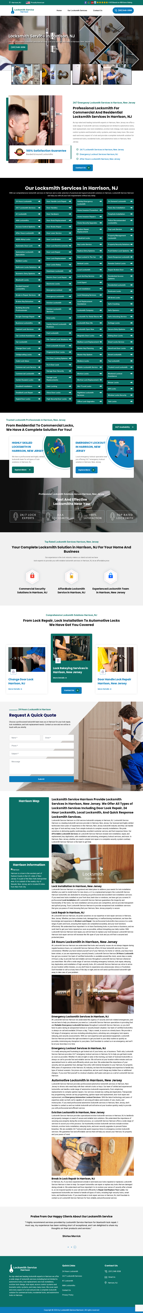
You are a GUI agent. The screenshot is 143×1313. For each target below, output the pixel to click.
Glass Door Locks (53, 393)
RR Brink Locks (114, 298)
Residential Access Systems (115, 277)
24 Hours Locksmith (24, 201)
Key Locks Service (84, 244)
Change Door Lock (23, 348)
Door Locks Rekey (54, 265)
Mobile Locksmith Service (87, 367)
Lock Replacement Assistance (84, 302)
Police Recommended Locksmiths (117, 221)
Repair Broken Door (116, 270)
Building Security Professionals (22, 309)
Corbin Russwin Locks (24, 380)
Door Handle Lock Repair (56, 201)
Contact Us (97, 10)
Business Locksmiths (24, 323)
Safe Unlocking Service (117, 317)
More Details (14, 689)
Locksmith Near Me (85, 323)
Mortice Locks (83, 374)
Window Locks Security (117, 395)
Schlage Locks (114, 323)
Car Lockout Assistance (25, 336)
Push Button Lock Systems (118, 251)
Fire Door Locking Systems (57, 358)
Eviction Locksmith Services (54, 310)
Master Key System (84, 355)
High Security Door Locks (57, 399)
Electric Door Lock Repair (57, 277)
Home (59, 10)
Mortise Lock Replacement (88, 380)
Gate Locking (52, 386)
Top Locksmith (114, 361)
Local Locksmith (83, 270)
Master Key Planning (85, 348)
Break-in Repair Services (26, 295)
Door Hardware (53, 214)
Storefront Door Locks (117, 348)
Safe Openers (113, 310)
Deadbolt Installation (24, 386)
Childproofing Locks (24, 355)
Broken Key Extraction (24, 301)
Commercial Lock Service (26, 367)
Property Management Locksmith (117, 237)
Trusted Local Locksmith (117, 367)
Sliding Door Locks (115, 336)
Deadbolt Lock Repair (24, 393)
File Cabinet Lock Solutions (57, 339)
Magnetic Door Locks (85, 336)
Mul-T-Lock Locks (84, 386)
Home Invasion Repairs (86, 217)
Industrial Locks (83, 238)
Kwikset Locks (82, 263)
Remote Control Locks (117, 263)
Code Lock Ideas (22, 361)
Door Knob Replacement (56, 220)
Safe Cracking (113, 304)
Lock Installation (83, 289)
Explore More (21, 470)
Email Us (111, 1277)
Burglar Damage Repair (25, 317)
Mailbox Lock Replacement (88, 342)
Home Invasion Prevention (87, 210)
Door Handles (52, 208)
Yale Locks (112, 401)
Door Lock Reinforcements (57, 246)
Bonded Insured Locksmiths (22, 287)
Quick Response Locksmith (119, 257)
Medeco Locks (83, 361)
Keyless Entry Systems (86, 251)
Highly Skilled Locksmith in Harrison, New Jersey (28, 447)
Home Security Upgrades (87, 223)
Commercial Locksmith (25, 374)
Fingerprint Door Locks (56, 352)
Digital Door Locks (23, 399)
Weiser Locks (113, 383)
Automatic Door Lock (24, 246)
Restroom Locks (114, 291)
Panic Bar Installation (116, 208)
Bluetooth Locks (22, 280)
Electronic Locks (53, 284)
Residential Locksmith (117, 285)
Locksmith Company (85, 310)
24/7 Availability (122, 427)
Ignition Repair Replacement (83, 230)
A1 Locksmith (21, 214)
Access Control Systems (25, 227)
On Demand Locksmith (117, 201)
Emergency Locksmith (55, 296)
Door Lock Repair (53, 252)
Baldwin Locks (21, 261)
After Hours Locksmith (25, 233)
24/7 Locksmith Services (25, 208)
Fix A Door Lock (53, 365)
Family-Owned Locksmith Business (56, 325)
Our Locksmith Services (77, 10)
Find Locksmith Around (56, 346)
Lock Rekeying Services (86, 295)
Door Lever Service (54, 233)
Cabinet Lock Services (25, 329)
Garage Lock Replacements (52, 378)
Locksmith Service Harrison (72, 1310)
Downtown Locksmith (55, 271)
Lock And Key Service (85, 276)
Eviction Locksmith (54, 303)
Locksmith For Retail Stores (88, 317)
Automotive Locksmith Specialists (24, 253)
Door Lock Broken (54, 239)
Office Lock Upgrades (86, 401)
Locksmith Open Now (85, 329)
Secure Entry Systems (116, 329)
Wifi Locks (112, 389)
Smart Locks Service (116, 342)
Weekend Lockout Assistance (115, 375)
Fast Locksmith (53, 333)
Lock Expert (82, 282)
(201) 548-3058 (125, 10)
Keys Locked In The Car (86, 257)
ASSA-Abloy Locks (23, 239)
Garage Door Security (55, 371)
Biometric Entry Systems (25, 274)
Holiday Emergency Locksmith (85, 202)
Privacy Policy (67, 1295)
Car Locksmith (21, 342)
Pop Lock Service (115, 229)
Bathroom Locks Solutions (26, 267)
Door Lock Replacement (56, 258)
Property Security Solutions (119, 244)
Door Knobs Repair (54, 227)
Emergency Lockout (54, 290)
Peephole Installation (116, 214)
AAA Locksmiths (22, 220)
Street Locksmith (114, 355)
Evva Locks (51, 318)
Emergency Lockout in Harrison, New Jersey (90, 447)
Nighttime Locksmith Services (85, 394)
